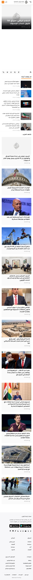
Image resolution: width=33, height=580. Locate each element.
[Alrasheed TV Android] (10, 531)
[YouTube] (26, 531)
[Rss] (18, 531)
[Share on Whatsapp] (11, 72)
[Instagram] (23, 531)
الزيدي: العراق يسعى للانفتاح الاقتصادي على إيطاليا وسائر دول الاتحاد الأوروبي (18, 278)
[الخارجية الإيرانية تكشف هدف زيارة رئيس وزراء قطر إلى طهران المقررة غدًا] (26, 116)
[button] (29, 2)
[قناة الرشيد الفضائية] (21, 2)
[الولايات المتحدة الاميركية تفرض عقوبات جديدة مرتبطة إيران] (16, 177)
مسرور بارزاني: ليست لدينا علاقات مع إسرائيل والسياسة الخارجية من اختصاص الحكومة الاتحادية (17, 404)
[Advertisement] (16, 50)
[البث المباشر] (3, 2)
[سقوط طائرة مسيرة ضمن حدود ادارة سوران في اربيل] (26, 84)
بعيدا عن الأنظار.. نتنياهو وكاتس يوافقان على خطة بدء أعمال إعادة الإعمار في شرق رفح (18, 373)
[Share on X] (14, 72)
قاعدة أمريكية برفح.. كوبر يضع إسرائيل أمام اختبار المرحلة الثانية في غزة (17, 341)
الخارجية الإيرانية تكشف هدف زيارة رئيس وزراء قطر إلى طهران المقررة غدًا (10, 115)
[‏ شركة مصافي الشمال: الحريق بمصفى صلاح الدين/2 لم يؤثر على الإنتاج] (16, 486)
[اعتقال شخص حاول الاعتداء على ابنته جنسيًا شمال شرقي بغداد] (26, 93)
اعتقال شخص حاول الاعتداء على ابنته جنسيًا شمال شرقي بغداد (10, 93)
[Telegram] (20, 531)
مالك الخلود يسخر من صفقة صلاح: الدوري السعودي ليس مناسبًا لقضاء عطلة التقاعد (17, 436)
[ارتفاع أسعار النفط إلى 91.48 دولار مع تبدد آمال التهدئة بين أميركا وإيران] (16, 236)
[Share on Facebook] (18, 72)
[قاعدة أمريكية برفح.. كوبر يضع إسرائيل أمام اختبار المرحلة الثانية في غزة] (16, 328)
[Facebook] (30, 531)
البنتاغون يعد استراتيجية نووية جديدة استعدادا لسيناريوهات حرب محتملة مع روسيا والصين (17, 467)
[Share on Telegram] (7, 72)
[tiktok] (15, 531)
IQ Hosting (18, 577)
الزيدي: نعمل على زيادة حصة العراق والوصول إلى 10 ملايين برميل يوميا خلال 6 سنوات (16, 158)
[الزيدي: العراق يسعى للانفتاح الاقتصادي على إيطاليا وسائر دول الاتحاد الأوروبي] (16, 265)
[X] (28, 531)
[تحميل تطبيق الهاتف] (20, 526)
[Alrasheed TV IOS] (13, 531)
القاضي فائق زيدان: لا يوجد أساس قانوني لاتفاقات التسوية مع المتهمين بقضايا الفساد (16, 310)
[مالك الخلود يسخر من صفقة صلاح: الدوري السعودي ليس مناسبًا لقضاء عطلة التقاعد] (16, 423)
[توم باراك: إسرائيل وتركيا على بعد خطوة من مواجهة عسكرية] (16, 206)
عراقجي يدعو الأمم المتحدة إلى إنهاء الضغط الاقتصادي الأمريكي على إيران (10, 126)
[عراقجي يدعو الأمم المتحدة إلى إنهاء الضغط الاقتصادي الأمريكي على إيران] (26, 126)
